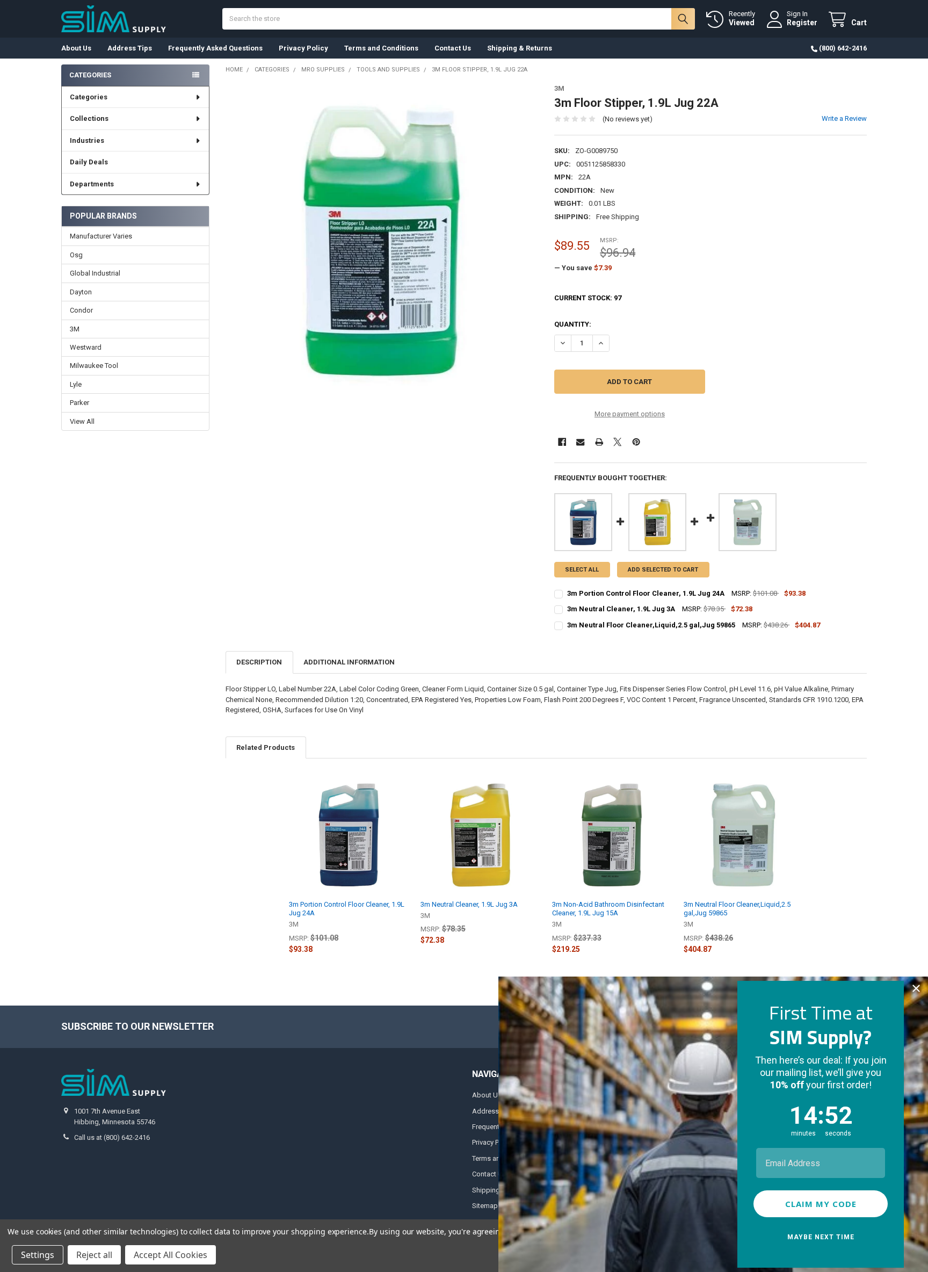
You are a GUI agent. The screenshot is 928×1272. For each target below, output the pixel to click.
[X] (617, 442)
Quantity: (572, 324)
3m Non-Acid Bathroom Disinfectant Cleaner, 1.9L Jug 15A (608, 908)
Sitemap (485, 1206)
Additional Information (349, 662)
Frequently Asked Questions (215, 48)
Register (802, 22)
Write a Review (844, 118)
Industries (87, 140)
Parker (79, 403)
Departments (92, 184)
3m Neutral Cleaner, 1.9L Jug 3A (469, 904)
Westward (86, 347)
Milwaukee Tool (94, 366)
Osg (76, 255)
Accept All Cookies (170, 1255)
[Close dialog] (916, 988)
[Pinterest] (636, 442)
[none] (382, 241)
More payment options (630, 414)
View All (82, 421)
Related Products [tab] (265, 747)
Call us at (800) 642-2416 (112, 1137)
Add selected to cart (663, 569)
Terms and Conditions (381, 48)
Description (259, 662)
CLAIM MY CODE (821, 1203)
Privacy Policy (303, 48)
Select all (582, 569)
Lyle (76, 384)
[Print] (599, 442)
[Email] (580, 442)
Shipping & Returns (519, 48)
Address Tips (129, 48)
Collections (89, 118)
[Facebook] (562, 442)
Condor (81, 310)
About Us (76, 48)
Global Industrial (95, 273)
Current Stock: (587, 298)
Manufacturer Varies (101, 236)
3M (74, 329)
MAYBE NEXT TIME (820, 1237)
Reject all (94, 1255)
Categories (88, 97)
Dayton (81, 292)
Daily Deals (89, 162)
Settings (37, 1255)
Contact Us (452, 48)
